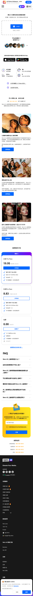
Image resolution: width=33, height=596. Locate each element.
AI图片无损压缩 (6, 492)
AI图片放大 (5, 486)
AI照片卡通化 (6, 498)
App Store (7, 532)
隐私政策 (23, 427)
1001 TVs (5, 526)
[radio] (10, 101)
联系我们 (5, 561)
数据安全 (13, 449)
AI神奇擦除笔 (6, 501)
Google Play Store (9, 535)
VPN (14, 452)
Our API (4, 550)
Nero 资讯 (5, 570)
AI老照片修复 (6, 489)
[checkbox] (7, 427)
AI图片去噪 (5, 495)
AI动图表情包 (6, 510)
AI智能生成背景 (6, 507)
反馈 (4, 564)
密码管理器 (12, 443)
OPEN (28, 2)
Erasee (4, 529)
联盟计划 (5, 567)
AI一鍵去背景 (6, 504)
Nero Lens (5, 523)
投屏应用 (13, 446)
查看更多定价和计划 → (16, 347)
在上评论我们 (9, 475)
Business (5, 547)
